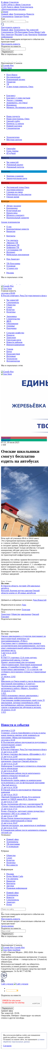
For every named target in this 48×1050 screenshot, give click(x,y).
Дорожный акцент (14, 165)
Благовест (10, 95)
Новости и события (15, 725)
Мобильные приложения (17, 254)
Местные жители (14, 139)
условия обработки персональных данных (23, 1041)
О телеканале (12, 846)
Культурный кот (13, 210)
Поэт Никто (11, 75)
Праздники (11, 328)
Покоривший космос (15, 79)
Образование (12, 323)
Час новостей (32, 30)
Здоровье (10, 326)
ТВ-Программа (21, 32)
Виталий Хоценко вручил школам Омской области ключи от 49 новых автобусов (20, 591)
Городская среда (13, 340)
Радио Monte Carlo (36, 32)
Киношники (12, 208)
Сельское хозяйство (15, 333)
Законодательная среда (16, 178)
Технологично (12, 137)
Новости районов (14, 342)
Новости (30, 14)
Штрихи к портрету (15, 215)
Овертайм (10, 148)
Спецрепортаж (13, 128)
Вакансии (10, 231)
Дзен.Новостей (39, 600)
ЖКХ (8, 321)
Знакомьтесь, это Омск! (17, 103)
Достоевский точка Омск (17, 187)
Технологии (11, 358)
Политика (10, 312)
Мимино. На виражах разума (19, 107)
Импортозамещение (15, 344)
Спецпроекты (7, 16)
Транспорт (11, 337)
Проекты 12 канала (15, 123)
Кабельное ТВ (12, 245)
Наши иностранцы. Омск (17, 119)
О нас (25, 34)
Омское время (12, 197)
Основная (10, 266)
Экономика (11, 316)
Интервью (11, 356)
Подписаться (7, 52)
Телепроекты (20, 14)
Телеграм (26, 609)
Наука (9, 351)
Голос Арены (12, 151)
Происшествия (13, 354)
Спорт (9, 307)
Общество (11, 305)
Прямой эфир (7, 14)
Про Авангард (7, 34)
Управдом (10, 82)
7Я (7, 84)
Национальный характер (17, 218)
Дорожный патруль (15, 167)
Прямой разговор (14, 126)
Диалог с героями (14, 100)
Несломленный (13, 77)
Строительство (13, 319)
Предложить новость (10, 27)
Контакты (32, 34)
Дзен (24, 605)
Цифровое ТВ (12, 247)
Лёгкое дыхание (13, 206)
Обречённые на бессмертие (18, 194)
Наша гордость (13, 116)
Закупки (10, 886)
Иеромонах (11, 105)
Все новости (12, 865)
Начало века (11, 213)
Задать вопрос (7, 926)
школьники (26, 614)
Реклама (18, 34)
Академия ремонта (14, 190)
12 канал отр (12, 268)
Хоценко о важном (14, 176)
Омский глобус (13, 121)
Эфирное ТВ (12, 243)
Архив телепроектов (10, 222)
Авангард (18, 16)
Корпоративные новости (17, 229)
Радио (26, 16)
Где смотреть (12, 240)
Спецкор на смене (14, 192)
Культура (10, 309)
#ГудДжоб (11, 153)
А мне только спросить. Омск (19, 86)
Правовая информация (16, 888)
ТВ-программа (13, 844)
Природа (10, 335)
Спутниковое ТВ (14, 250)
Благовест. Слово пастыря (18, 98)
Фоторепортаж (13, 361)
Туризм (9, 349)
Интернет (10, 252)
